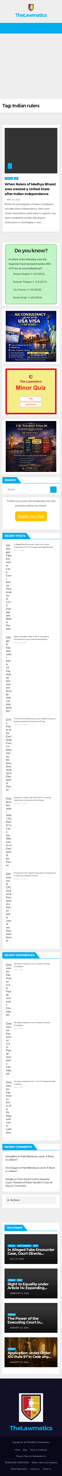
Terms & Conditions (38, 1450)
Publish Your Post (31, 516)
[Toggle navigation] (56, 28)
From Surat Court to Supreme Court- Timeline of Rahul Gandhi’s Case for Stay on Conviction (29, 1182)
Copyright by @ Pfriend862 (24, 1442)
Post (35, 1246)
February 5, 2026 (19, 1293)
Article (9, 178)
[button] (30, 28)
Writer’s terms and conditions (44, 1462)
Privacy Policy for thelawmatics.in (31, 1456)
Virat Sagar (11, 1168)
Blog (25, 1450)
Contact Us (35, 1469)
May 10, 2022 (13, 200)
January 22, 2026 (19, 1328)
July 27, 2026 (17, 1259)
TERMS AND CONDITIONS (17, 1462)
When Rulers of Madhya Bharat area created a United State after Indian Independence (30, 189)
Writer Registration (19, 1469)
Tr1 (16, 178)
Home (17, 1450)
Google (9, 1179)
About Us (47, 1469)
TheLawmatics (31, 15)
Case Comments (24, 1246)
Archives (15, 1200)
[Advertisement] (31, 66)
